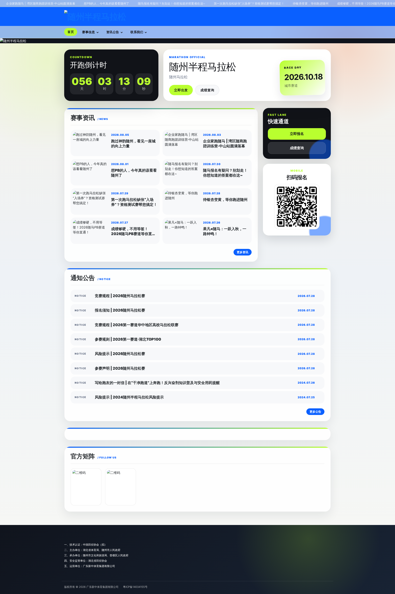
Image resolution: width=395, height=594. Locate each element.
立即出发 (181, 90)
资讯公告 (112, 32)
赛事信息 (88, 32)
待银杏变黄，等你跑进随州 (296, 3)
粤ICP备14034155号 (135, 586)
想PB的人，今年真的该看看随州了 (91, 3)
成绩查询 (207, 90)
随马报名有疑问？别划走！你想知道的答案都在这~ (156, 3)
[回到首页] (95, 16)
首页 (70, 32)
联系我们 (136, 32)
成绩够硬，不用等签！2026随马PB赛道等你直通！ (356, 3)
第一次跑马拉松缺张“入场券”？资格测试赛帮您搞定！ (234, 3)
